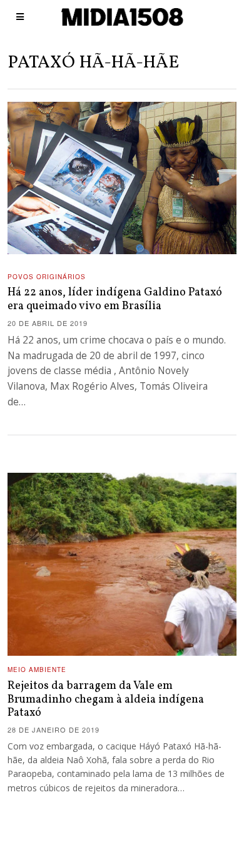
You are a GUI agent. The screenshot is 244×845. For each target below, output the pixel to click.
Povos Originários (47, 276)
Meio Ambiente (37, 669)
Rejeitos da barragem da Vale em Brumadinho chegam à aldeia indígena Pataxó (106, 699)
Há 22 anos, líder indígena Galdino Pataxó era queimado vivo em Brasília (115, 299)
